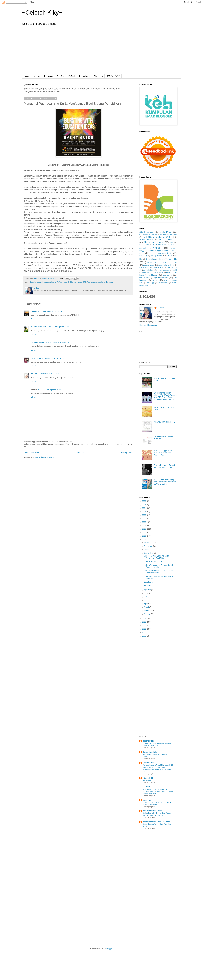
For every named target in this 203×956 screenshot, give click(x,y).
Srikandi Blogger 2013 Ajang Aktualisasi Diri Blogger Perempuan (163, 453)
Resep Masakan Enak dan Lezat (156, 822)
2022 (144, 515)
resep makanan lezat (166, 265)
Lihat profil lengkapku (148, 325)
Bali (171, 242)
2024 (144, 508)
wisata (165, 280)
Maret (146, 607)
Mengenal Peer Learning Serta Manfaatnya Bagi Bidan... (156, 557)
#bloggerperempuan (153, 242)
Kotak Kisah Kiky (150, 752)
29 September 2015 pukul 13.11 (52, 311)
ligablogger (152, 262)
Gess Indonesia (35, 282)
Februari (147, 611)
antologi (142, 248)
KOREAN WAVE (113, 76)
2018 (144, 529)
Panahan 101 (144, 245)
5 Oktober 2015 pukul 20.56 (49, 390)
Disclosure (48, 76)
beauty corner (156, 256)
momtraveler (36, 327)
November (148, 546)
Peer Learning (92, 282)
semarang (145, 272)
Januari (147, 614)
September (149, 553)
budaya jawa (151, 259)
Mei (146, 600)
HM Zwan (35, 311)
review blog (143, 267)
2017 (144, 533)
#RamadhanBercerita (168, 240)
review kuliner (148, 270)
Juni (146, 597)
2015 (144, 540)
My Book (71, 76)
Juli (145, 593)
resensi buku (148, 265)
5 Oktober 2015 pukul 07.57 (49, 374)
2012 (144, 625)
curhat (173, 258)
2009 (144, 636)
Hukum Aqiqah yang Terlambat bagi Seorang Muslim (158, 566)
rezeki (174, 270)
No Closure (147, 780)
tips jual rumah (144, 278)
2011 (144, 629)
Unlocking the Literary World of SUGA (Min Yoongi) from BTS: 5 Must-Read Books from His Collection (165, 396)
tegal (168, 272)
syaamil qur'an (158, 272)
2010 (144, 632)
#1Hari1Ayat (165, 232)
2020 (144, 522)
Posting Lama (126, 453)
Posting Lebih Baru (32, 453)
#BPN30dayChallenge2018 (157, 237)
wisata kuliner (163, 283)
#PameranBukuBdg (146, 239)
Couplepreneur (150, 582)
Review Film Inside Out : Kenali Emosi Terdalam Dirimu (159, 572)
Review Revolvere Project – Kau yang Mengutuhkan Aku (165, 466)
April (146, 604)
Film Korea (98, 76)
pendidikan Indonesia (105, 282)
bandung (143, 256)
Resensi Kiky (148, 741)
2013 (144, 622)
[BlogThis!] (69, 278)
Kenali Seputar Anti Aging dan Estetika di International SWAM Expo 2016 (165, 482)
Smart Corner (148, 763)
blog (140, 259)
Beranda (80, 453)
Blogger (109, 949)
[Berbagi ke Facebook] (75, 278)
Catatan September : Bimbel (155, 562)
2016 (144, 536)
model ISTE (82, 282)
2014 (144, 619)
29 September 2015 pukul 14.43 (56, 327)
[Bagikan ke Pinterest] (77, 278)
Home (26, 76)
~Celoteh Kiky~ (42, 12)
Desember (148, 543)
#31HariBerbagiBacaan (168, 234)
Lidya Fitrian (36, 358)
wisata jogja (150, 283)
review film (172, 268)
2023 (144, 512)
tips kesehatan (161, 277)
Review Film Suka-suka (152, 811)
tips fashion (168, 275)
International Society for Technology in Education (59, 282)
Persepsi (147, 585)
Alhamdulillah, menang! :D (164, 422)
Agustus (147, 590)
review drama (157, 268)
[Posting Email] (62, 278)
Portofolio (60, 76)
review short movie (162, 270)
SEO (172, 245)
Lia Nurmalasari (37, 343)
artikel (156, 247)
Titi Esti (34, 374)
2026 (144, 501)
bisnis (170, 256)
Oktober (147, 549)
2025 (144, 505)
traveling (155, 280)
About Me (36, 76)
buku (161, 259)
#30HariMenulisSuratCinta (148, 234)
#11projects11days (146, 232)
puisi (164, 262)
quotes (174, 262)
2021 (144, 519)
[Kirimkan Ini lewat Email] (66, 278)
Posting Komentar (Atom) (44, 457)
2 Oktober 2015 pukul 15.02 (53, 358)
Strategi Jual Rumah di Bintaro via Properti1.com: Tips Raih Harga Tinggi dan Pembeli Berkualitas (158, 791)
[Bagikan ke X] (72, 278)
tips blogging (153, 275)
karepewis (147, 800)
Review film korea (159, 245)
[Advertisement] (101, 52)
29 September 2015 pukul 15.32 (58, 343)
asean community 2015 (160, 253)
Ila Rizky (160, 308)
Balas (33, 319)
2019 (144, 526)
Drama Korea (84, 76)
